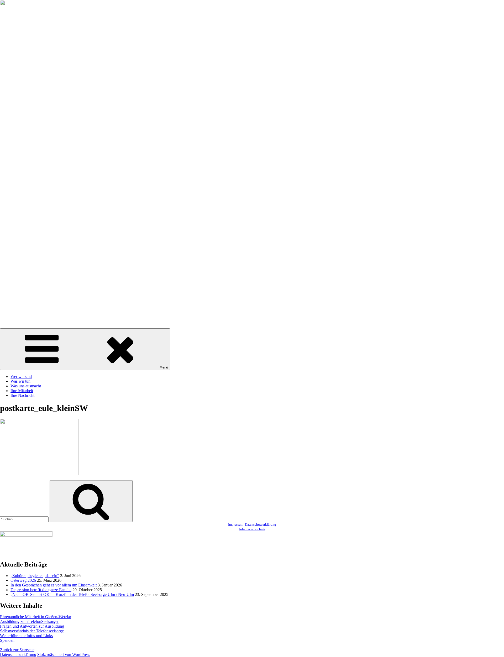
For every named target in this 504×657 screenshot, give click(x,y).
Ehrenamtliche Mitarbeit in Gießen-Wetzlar (35, 617)
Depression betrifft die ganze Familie (40, 589)
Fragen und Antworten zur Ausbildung (32, 626)
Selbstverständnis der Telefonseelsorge (32, 631)
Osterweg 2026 (23, 580)
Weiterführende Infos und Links (26, 635)
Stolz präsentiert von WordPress (63, 654)
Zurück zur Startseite (17, 650)
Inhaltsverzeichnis (252, 529)
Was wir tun (20, 381)
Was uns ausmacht (25, 386)
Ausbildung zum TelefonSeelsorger (29, 621)
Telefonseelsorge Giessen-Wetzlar (28, 321)
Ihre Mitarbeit (21, 390)
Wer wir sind (21, 376)
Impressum (235, 524)
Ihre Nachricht (22, 395)
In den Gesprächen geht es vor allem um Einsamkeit (53, 585)
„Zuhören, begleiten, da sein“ (34, 575)
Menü (164, 367)
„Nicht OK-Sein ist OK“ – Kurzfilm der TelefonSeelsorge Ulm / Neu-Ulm (72, 594)
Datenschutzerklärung (260, 524)
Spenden (7, 640)
